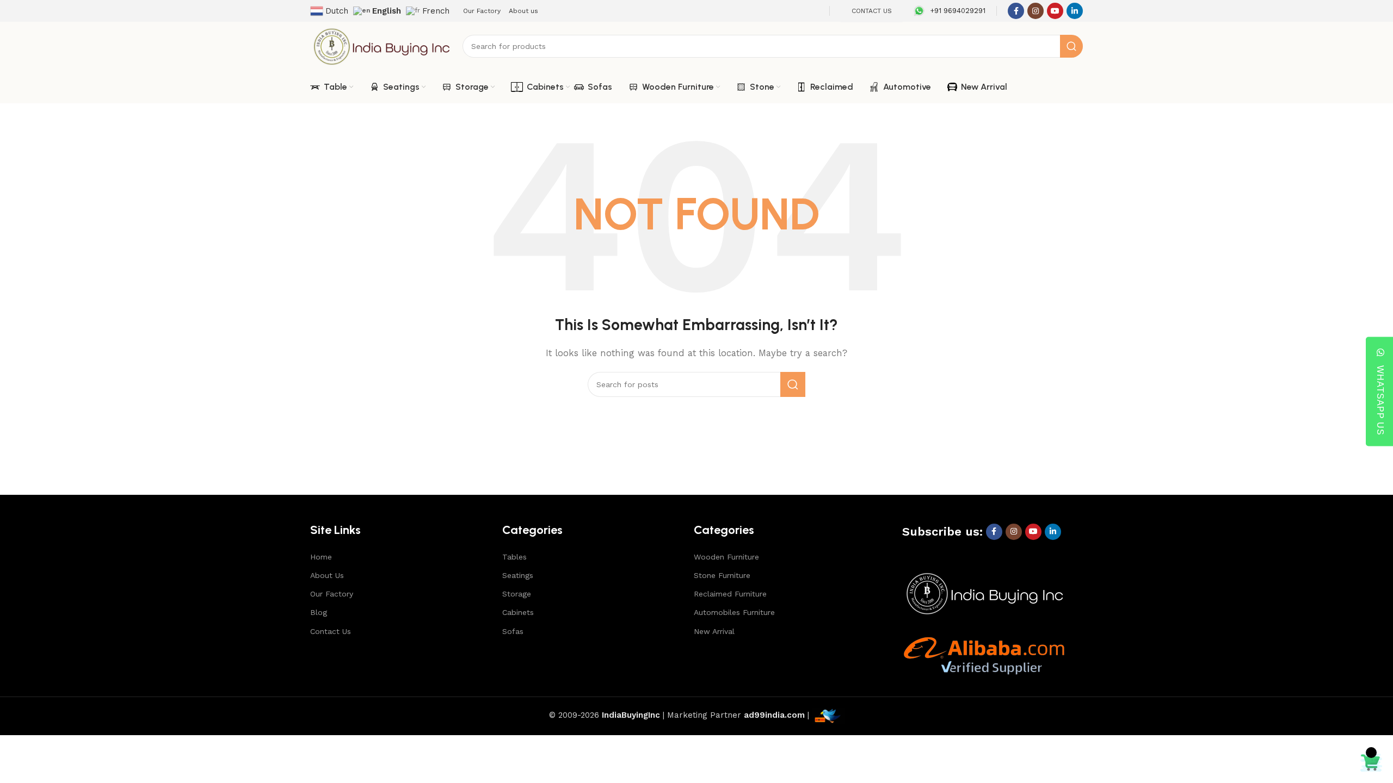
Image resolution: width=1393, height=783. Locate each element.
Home (321, 556)
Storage (516, 593)
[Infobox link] (949, 10)
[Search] (1071, 46)
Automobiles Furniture (734, 612)
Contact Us (330, 631)
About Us (327, 575)
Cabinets (518, 612)
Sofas (512, 631)
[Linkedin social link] (1075, 11)
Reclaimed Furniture (730, 593)
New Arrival (714, 631)
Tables (514, 556)
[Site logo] (381, 46)
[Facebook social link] (1016, 11)
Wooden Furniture (726, 556)
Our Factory (331, 593)
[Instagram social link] (1035, 11)
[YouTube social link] (1055, 11)
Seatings (517, 575)
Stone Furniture (722, 575)
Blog (318, 612)
